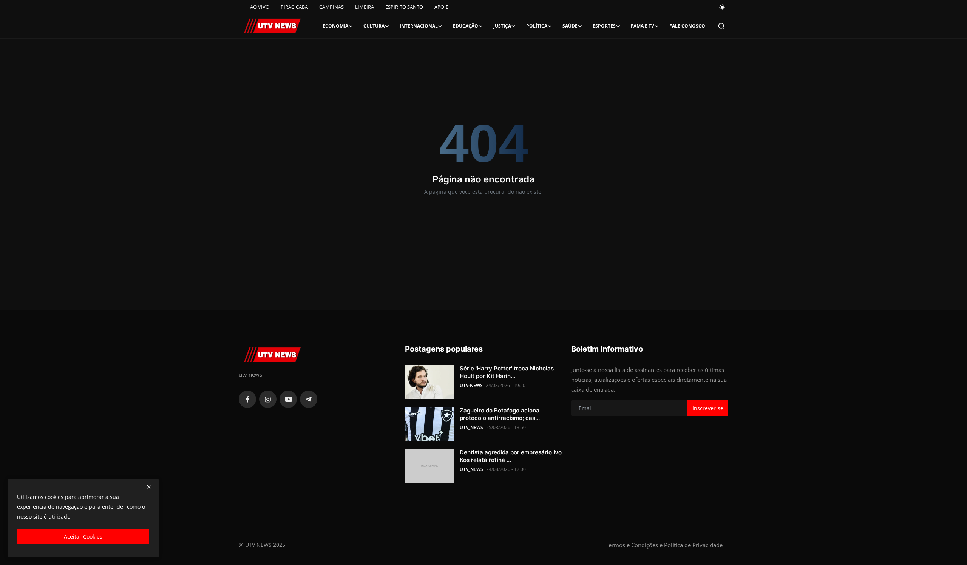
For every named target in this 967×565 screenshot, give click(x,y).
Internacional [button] (419, 26)
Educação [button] (465, 26)
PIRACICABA (294, 6)
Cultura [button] (374, 26)
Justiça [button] (502, 26)
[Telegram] (308, 399)
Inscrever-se (707, 408)
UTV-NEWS (471, 385)
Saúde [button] (570, 26)
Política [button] (536, 26)
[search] (721, 26)
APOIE (441, 6)
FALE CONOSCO (687, 26)
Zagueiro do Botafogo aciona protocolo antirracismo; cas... (500, 414)
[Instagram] (268, 399)
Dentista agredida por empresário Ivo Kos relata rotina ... (511, 456)
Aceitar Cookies (83, 536)
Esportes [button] (604, 26)
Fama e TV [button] (642, 26)
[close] (149, 487)
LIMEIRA (364, 6)
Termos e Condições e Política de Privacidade (664, 545)
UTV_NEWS (471, 427)
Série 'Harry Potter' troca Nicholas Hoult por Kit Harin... (507, 372)
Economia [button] (335, 26)
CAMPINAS (331, 6)
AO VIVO (259, 6)
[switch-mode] (722, 7)
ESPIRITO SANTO (404, 6)
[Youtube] (288, 399)
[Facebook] (247, 399)
